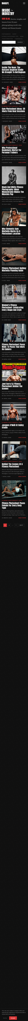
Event (14, 34)
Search (20, 42)
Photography (6, 34)
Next (21, 525)
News (22, 36)
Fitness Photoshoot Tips (10, 36)
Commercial (19, 38)
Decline (5, 1018)
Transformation (7, 38)
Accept (13, 1018)
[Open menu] (24, 3)
